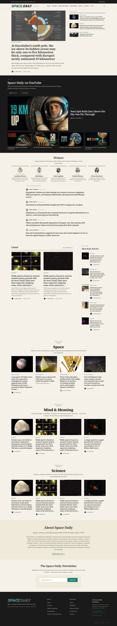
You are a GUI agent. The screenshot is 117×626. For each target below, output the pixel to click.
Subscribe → (98, 612)
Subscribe (102, 1)
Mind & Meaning (63, 6)
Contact (72, 614)
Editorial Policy (74, 608)
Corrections (73, 611)
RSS (101, 615)
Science (54, 6)
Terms (102, 622)
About (93, 6)
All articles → (68, 247)
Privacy (96, 622)
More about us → (58, 553)
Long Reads (73, 6)
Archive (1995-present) (54, 614)
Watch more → (13, 93)
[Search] (104, 6)
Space (49, 6)
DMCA (107, 622)
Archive (86, 6)
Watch (81, 6)
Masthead (73, 605)
